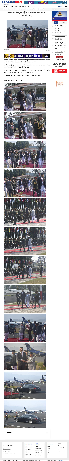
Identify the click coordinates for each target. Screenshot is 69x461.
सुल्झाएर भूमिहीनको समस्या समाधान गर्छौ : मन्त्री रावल (60, 38)
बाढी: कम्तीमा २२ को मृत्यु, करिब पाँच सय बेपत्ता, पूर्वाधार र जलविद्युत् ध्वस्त (60, 45)
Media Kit (16, 460)
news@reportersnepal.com (10, 453)
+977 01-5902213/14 (8, 451)
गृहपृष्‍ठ (3, 6)
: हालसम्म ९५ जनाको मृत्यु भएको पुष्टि (60, 27)
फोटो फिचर (59, 451)
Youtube (29, 454)
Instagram (30, 452)
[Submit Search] (66, 9)
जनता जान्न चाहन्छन (61, 447)
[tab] (56, 23)
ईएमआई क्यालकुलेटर (39, 450)
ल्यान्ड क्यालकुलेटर (39, 452)
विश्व (20, 6)
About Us (4, 460)
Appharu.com (60, 460)
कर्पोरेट (12, 6)
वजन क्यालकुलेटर (38, 454)
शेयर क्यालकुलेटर (38, 448)
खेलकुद (16, 6)
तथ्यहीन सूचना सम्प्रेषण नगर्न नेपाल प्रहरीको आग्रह (60, 53)
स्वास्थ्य (29, 6)
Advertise (8, 460)
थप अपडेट (59, 57)
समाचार (7, 6)
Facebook (30, 447)
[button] (66, 6)
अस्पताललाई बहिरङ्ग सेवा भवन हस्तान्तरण (60, 32)
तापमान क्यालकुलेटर (39, 456)
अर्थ (48, 450)
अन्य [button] (32, 6)
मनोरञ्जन (24, 6)
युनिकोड (37, 446)
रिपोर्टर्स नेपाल (6, 49)
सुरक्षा (59, 449)
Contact (12, 460)
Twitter (29, 449)
